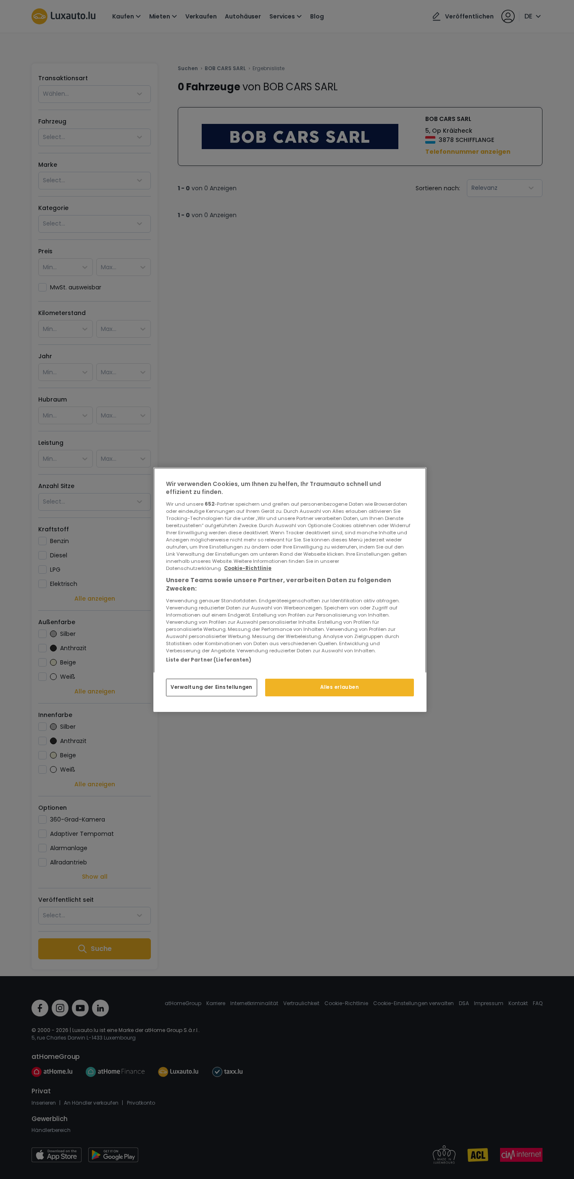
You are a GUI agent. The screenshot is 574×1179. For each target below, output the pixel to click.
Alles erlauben (339, 687)
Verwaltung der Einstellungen (212, 687)
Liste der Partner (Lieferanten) (209, 659)
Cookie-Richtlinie (247, 568)
